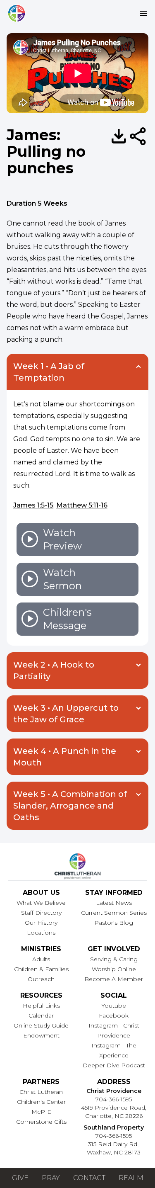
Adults (41, 959)
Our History (41, 922)
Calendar (41, 1015)
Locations (41, 932)
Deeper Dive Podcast (114, 1065)
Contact (89, 1178)
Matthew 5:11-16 (81, 505)
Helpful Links (41, 1005)
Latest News (114, 902)
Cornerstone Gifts (41, 1121)
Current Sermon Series (114, 912)
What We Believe (41, 902)
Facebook (114, 1015)
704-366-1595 (113, 1099)
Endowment (41, 1035)
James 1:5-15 (33, 505)
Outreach (41, 979)
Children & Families (41, 969)
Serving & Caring (114, 959)
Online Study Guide (41, 1025)
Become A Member (113, 979)
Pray (51, 1178)
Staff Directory (41, 912)
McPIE (41, 1111)
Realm (131, 1178)
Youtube (113, 1005)
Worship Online (114, 969)
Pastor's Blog (113, 922)
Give (20, 1178)
